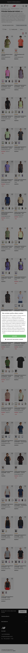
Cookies (23, 325)
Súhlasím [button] (14, 336)
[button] (14, 339)
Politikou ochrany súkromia (12, 325)
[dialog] (14, 326)
